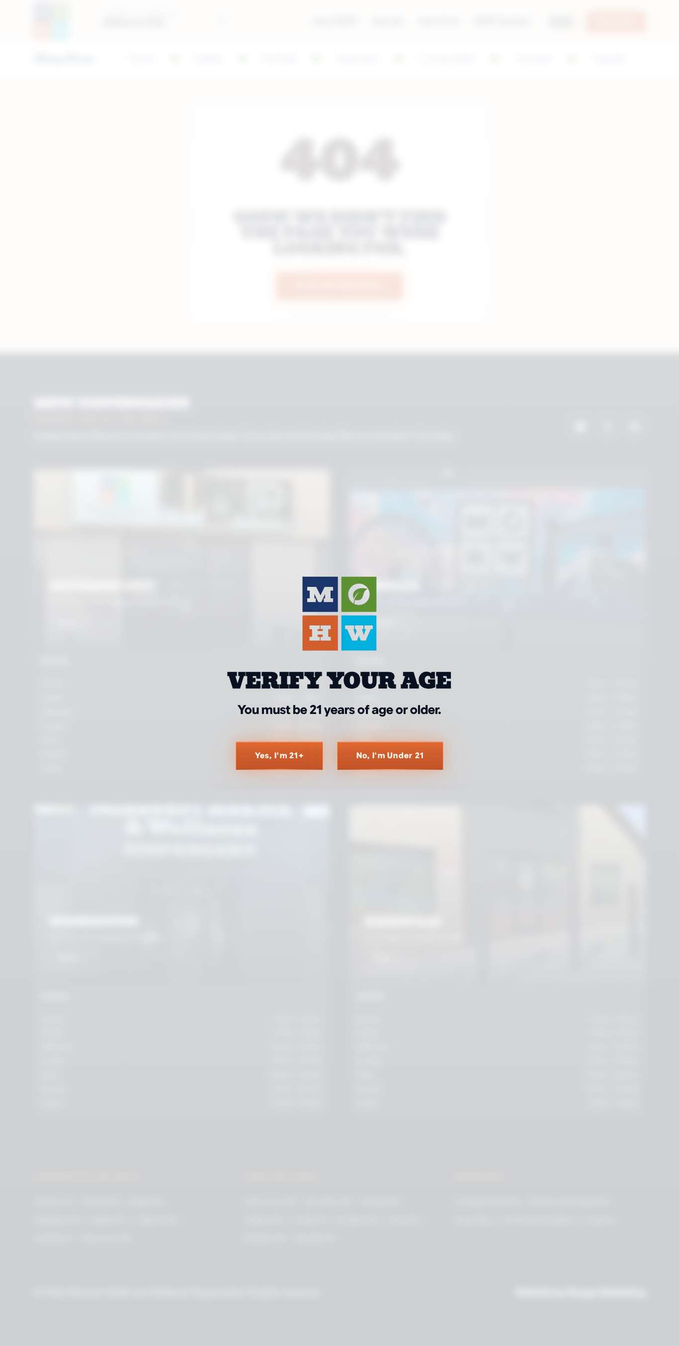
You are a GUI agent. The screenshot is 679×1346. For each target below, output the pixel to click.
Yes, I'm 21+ (279, 756)
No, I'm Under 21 (390, 756)
